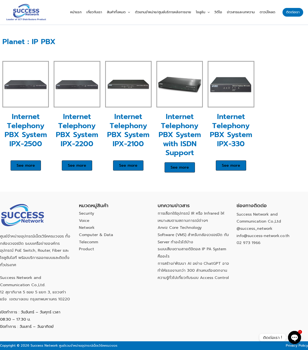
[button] (128, 12)
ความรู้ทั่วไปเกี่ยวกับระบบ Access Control (193, 278)
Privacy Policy (297, 345)
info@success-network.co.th (263, 236)
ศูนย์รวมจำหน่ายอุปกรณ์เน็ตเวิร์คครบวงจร (88, 345)
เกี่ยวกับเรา (94, 12)
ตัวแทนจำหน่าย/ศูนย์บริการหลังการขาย (163, 12)
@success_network (254, 228)
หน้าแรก (76, 12)
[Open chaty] (294, 337)
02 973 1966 (248, 243)
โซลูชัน (200, 12)
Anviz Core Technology (180, 228)
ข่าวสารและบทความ (241, 12)
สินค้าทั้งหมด (116, 12)
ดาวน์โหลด (267, 12)
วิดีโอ (218, 12)
